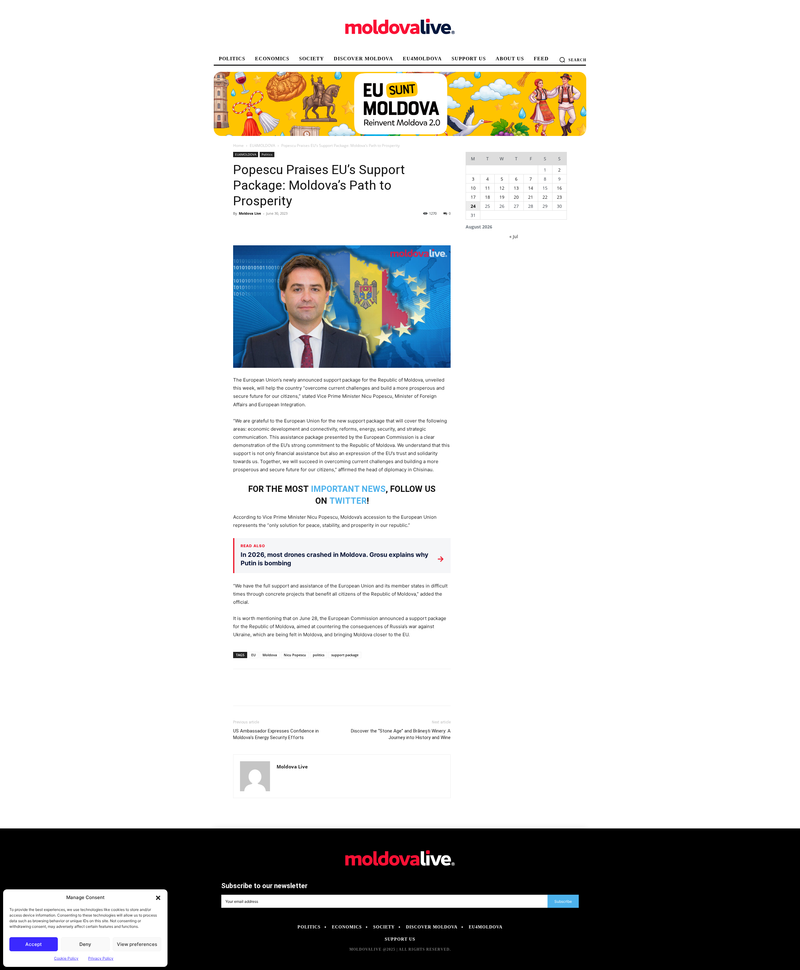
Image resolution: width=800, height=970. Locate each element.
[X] (254, 227)
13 (516, 188)
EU (253, 654)
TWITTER (348, 501)
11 (487, 188)
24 (473, 206)
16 (559, 188)
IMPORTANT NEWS (348, 489)
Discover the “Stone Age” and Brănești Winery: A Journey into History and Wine (401, 734)
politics (318, 654)
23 (559, 197)
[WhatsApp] (282, 227)
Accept (33, 944)
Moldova (269, 654)
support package (344, 654)
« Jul (513, 236)
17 (473, 197)
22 (545, 197)
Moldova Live (250, 213)
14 (530, 188)
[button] (158, 897)
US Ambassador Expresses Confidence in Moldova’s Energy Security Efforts (276, 734)
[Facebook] (239, 227)
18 (487, 197)
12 (501, 188)
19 (501, 197)
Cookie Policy (66, 958)
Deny (85, 944)
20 (516, 197)
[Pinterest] (268, 227)
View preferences (137, 944)
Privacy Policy (100, 958)
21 (530, 197)
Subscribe (563, 901)
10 (473, 188)
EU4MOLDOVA (262, 145)
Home (238, 145)
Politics (267, 154)
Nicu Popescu (295, 654)
